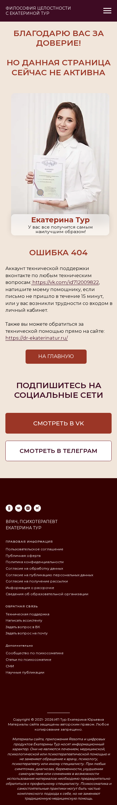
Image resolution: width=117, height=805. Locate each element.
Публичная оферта (23, 555)
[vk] (18, 508)
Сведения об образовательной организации (47, 594)
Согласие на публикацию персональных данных (49, 575)
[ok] (9, 508)
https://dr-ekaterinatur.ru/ (36, 338)
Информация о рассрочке (30, 588)
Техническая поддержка (27, 614)
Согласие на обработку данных (34, 568)
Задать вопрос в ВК (23, 627)
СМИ (10, 666)
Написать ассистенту (24, 620)
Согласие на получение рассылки (37, 581)
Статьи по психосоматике (28, 659)
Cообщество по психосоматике (35, 653)
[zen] (28, 508)
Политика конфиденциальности (35, 562)
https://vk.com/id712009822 (65, 282)
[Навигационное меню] (107, 11)
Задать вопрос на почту (27, 633)
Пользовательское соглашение (34, 549)
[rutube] (37, 508)
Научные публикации (25, 672)
